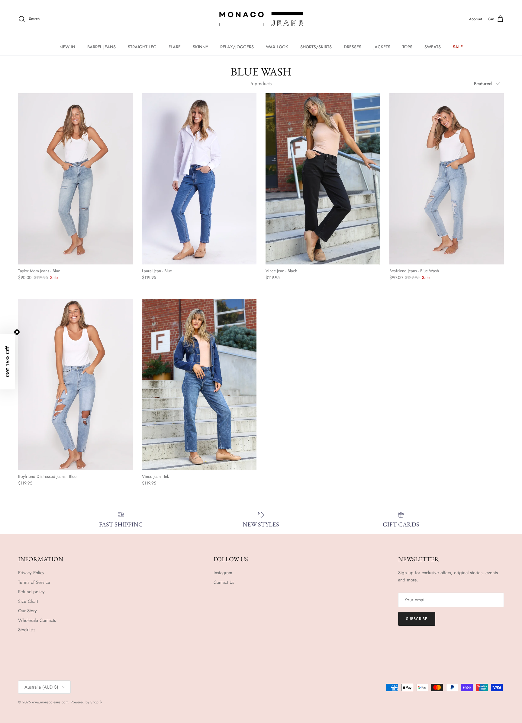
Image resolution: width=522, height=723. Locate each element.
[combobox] (210, 352)
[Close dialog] (322, 275)
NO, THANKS (261, 439)
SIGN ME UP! (261, 376)
